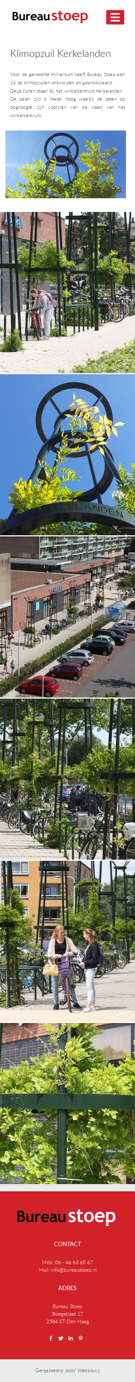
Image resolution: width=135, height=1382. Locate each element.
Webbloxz (88, 1370)
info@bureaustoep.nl (73, 1269)
